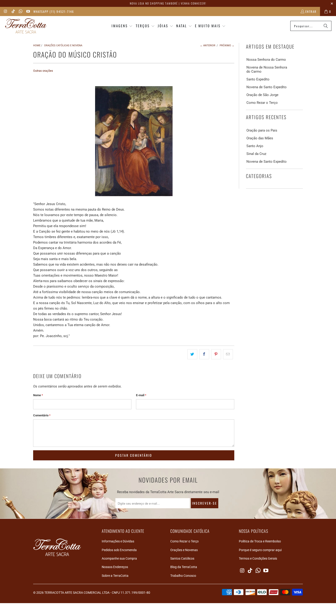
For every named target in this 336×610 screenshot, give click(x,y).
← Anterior (207, 45)
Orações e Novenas (184, 550)
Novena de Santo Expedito (266, 87)
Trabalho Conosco (183, 575)
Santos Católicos (182, 558)
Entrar (311, 11)
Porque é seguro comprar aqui (260, 550)
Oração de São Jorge (262, 95)
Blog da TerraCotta (183, 567)
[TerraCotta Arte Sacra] (26, 26)
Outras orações (43, 70)
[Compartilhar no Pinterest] (216, 354)
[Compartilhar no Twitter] (192, 354)
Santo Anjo (254, 146)
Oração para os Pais (261, 130)
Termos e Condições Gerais (258, 558)
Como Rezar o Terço (262, 103)
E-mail (141, 395)
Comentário (42, 415)
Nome (38, 395)
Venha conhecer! (193, 3)
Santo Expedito (257, 79)
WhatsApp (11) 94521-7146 (53, 11)
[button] (122, 26)
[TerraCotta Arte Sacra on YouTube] (28, 11)
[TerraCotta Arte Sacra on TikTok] (13, 11)
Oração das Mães (259, 138)
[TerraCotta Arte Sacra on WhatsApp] (20, 11)
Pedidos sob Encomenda (119, 550)
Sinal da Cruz (256, 154)
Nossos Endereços (115, 567)
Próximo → (227, 45)
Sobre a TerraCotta (115, 575)
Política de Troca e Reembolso (260, 541)
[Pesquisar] (325, 26)
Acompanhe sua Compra (119, 558)
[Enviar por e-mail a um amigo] (228, 354)
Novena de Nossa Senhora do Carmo (266, 69)
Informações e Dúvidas (118, 541)
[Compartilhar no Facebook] (204, 354)
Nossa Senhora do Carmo (266, 60)
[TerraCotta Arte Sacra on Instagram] (5, 11)
